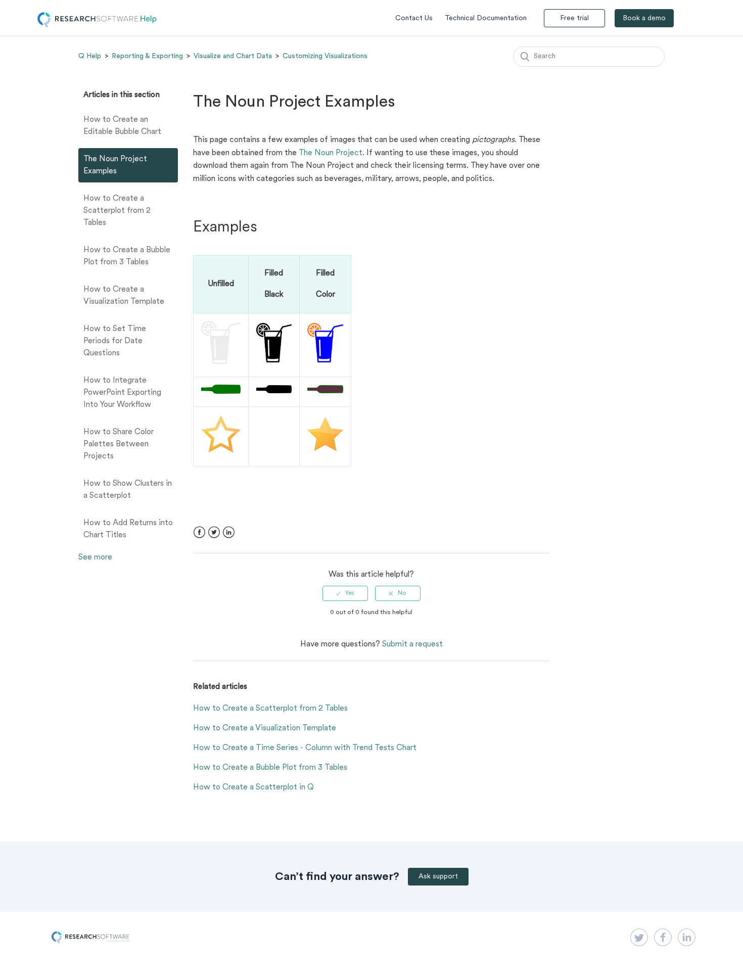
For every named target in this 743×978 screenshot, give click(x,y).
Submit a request (412, 644)
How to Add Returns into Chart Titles (128, 529)
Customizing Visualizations (325, 56)
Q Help (89, 56)
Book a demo (644, 18)
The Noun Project (330, 153)
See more (95, 557)
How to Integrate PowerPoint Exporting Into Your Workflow (122, 393)
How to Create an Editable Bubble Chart (122, 126)
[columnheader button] (274, 284)
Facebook (199, 532)
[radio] (345, 593)
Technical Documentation (486, 18)
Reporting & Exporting (147, 56)
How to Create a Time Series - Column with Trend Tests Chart (304, 748)
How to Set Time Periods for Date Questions (114, 341)
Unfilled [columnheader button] (221, 284)
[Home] (97, 25)
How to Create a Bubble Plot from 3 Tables (126, 256)
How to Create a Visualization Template (123, 296)
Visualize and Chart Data (233, 56)
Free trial (574, 18)
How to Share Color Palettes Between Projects (118, 444)
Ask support (438, 876)
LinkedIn (228, 532)
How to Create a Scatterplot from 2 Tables (117, 211)
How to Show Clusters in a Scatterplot (127, 490)
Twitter (214, 532)
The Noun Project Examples (115, 165)
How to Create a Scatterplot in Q (253, 787)
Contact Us (414, 18)
